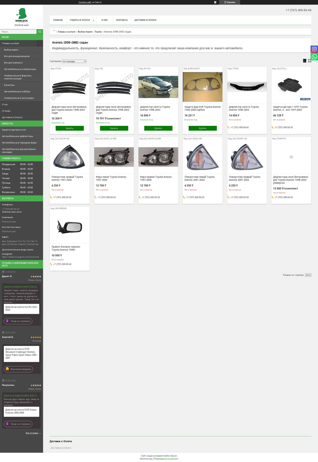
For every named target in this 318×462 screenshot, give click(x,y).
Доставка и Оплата (12, 117)
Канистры (9, 84)
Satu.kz (173, 456)
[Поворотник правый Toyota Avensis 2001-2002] (247, 157)
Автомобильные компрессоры (20, 69)
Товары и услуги (10, 43)
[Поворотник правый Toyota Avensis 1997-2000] (69, 157)
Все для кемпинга (13, 62)
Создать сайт (85, 2)
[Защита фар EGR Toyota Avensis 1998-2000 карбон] (202, 86)
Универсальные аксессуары (19, 97)
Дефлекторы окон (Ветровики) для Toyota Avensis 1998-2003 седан (69, 109)
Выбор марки (11, 49)
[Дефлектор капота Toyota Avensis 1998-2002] (158, 86)
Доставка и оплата (61, 447)
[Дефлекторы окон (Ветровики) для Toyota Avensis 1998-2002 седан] (114, 86)
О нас (5, 104)
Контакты (122, 20)
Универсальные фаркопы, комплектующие (18, 77)
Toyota (98, 31)
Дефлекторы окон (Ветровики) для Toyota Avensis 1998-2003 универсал (290, 179)
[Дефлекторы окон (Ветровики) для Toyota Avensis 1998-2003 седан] (69, 86)
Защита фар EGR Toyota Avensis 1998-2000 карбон (203, 108)
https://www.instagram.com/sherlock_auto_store (21, 256)
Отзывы (6, 110)
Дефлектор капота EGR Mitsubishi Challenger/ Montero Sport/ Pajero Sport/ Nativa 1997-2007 (21, 353)
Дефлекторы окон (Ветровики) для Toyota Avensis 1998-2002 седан (113, 109)
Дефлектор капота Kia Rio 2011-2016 (21, 308)
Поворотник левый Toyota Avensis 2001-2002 (199, 178)
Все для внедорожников (17, 56)
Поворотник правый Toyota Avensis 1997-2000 (67, 178)
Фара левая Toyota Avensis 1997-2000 (111, 178)
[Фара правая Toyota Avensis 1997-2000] (158, 157)
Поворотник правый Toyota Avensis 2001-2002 (244, 178)
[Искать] (39, 31)
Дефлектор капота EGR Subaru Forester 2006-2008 (21, 411)
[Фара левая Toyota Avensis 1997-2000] (114, 157)
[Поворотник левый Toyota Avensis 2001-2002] (202, 157)
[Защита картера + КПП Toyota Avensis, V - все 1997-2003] (291, 86)
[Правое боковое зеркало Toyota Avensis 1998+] (69, 226)
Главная (58, 20)
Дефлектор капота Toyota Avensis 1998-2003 (244, 108)
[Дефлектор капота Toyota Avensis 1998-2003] (247, 86)
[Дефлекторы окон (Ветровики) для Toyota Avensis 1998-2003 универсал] (291, 157)
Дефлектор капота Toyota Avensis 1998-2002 (155, 108)
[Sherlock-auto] (21, 15)
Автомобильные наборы (17, 91)
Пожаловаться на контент (166, 459)
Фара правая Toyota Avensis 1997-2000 (156, 178)
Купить (70, 128)
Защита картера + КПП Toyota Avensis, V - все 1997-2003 (290, 108)
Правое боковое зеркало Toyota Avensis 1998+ (66, 248)
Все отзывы (32, 432)
